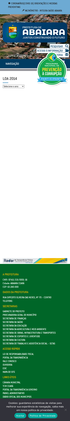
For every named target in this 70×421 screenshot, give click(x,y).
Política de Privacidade (43, 415)
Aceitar (20, 415)
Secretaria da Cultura (14, 340)
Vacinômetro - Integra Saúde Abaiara (43, 10)
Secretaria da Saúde (13, 322)
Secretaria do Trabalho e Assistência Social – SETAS (29, 343)
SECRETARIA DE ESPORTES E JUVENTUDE (21, 336)
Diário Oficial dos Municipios (17, 396)
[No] (65, 410)
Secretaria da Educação (15, 325)
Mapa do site (9, 372)
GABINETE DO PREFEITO (13, 311)
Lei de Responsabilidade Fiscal (18, 354)
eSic (5, 368)
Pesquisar (56, 46)
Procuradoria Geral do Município (19, 315)
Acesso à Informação (50, 50)
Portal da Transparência (15, 357)
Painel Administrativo (13, 393)
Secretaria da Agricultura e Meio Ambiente (24, 329)
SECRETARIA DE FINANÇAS (14, 318)
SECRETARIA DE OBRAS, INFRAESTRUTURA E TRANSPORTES (29, 332)
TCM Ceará (8, 386)
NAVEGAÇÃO (12, 63)
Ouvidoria (7, 364)
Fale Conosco (9, 361)
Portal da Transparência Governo (20, 389)
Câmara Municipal (11, 382)
